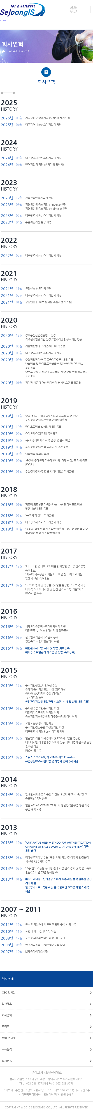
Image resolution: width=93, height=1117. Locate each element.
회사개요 (7, 1003)
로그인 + (3, 20)
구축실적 (7, 1049)
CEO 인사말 (8, 992)
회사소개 (8, 979)
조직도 (5, 1026)
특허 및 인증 (9, 1038)
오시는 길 (7, 1060)
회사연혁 (7, 1015)
